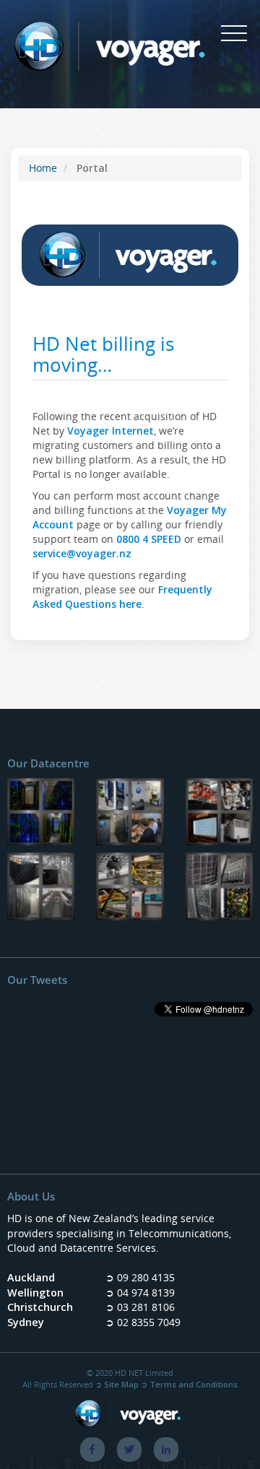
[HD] (219, 889)
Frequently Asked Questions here (122, 597)
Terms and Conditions (194, 1384)
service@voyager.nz (81, 553)
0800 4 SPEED (148, 539)
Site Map (121, 1384)
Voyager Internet (110, 430)
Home (43, 168)
